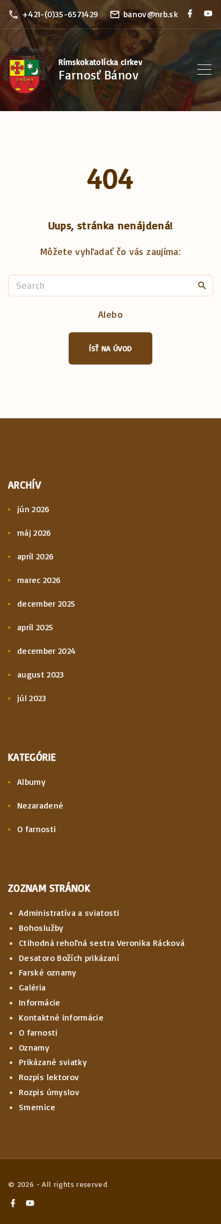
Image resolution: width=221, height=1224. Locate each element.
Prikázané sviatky (53, 1062)
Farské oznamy (48, 972)
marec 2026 (39, 579)
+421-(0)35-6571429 (60, 14)
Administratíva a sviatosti (69, 912)
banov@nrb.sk (150, 14)
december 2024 (46, 650)
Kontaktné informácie (61, 1017)
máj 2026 (34, 532)
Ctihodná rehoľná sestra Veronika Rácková (102, 942)
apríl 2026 (35, 556)
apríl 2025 (35, 627)
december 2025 (46, 603)
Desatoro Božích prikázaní (69, 957)
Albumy (31, 781)
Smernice (37, 1107)
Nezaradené (40, 805)
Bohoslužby (41, 927)
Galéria (32, 987)
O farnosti (36, 829)
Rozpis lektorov (49, 1077)
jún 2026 (33, 509)
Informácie (40, 1002)
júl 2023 (32, 698)
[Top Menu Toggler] (204, 70)
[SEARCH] (202, 285)
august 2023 (40, 674)
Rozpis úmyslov (49, 1092)
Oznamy (34, 1047)
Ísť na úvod (110, 348)
